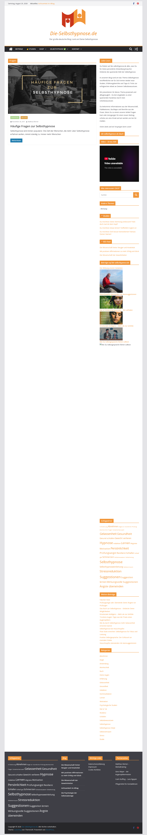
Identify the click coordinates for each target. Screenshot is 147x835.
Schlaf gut (19, 789)
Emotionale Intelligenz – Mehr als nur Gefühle (116, 326)
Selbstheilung (130, 557)
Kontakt (75, 49)
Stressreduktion (111, 571)
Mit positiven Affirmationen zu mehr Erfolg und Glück (119, 251)
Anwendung (104, 664)
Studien (106, 216)
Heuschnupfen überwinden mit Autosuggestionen (118, 294)
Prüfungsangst (108, 552)
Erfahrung (14, 117)
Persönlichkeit (120, 548)
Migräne (134, 543)
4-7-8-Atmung (103, 527)
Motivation (105, 548)
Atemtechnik (104, 530)
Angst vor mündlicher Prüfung (128, 527)
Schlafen (130, 553)
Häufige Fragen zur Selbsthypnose (32, 126)
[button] (45, 49)
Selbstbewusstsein (119, 557)
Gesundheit (124, 534)
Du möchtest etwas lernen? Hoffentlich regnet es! (118, 228)
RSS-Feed (106, 241)
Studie (102, 739)
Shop (41, 49)
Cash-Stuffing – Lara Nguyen (126, 779)
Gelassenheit (108, 534)
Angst (102, 660)
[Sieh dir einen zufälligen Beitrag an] (136, 49)
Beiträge (19, 49)
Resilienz (121, 552)
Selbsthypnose (111, 562)
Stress (102, 735)
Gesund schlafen (107, 538)
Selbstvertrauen (128, 567)
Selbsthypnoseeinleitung (111, 566)
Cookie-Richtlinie (94, 770)
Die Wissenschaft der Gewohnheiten (51, 3)
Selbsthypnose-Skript (107, 728)
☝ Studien (31, 49)
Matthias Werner (33, 122)
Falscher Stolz (105, 600)
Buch (101, 671)
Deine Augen (104, 675)
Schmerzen (108, 556)
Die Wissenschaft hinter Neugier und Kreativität (117, 247)
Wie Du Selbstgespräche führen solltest (114, 342)
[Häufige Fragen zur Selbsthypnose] (52, 89)
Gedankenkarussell (118, 530)
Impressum (92, 767)
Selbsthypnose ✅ (58, 49)
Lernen (125, 543)
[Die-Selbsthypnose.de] (11, 49)
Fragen (110, 530)
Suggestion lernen (39, 805)
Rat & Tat (24, 117)
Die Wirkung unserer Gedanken (111, 268)
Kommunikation (106, 694)
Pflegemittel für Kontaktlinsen (126, 784)
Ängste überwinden (111, 586)
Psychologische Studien (108, 705)
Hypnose (106, 543)
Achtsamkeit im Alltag (69, 788)
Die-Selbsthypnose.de (73, 33)
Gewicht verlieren (123, 538)
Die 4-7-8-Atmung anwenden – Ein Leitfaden (116, 310)
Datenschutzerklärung (96, 764)
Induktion (117, 543)
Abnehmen (113, 526)
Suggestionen (110, 577)
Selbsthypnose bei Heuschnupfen (112, 629)
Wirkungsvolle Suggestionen (122, 581)
